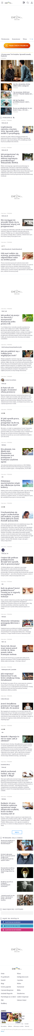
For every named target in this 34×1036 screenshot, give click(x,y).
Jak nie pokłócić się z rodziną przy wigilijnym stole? (10, 353)
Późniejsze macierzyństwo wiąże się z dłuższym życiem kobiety (10, 484)
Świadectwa (21, 993)
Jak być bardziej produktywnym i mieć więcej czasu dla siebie (21, 101)
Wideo (19, 983)
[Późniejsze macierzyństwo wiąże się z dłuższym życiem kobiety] (27, 483)
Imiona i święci (21, 1000)
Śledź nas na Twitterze (12, 926)
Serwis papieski (6, 987)
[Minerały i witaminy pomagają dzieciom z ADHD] (27, 623)
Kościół (3, 980)
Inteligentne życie (22, 977)
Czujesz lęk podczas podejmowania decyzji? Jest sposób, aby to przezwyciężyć (10, 561)
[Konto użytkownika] (31, 2)
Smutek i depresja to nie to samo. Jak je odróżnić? (10, 738)
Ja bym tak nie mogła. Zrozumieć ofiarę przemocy (9, 390)
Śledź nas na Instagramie (13, 930)
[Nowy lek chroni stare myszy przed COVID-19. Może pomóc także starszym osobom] (27, 648)
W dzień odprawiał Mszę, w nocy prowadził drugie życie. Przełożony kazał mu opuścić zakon (8, 857)
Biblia (18, 990)
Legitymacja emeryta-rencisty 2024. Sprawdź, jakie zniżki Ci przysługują (10, 130)
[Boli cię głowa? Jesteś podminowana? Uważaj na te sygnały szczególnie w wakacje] (27, 590)
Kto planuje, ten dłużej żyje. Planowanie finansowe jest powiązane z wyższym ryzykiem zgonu (9, 455)
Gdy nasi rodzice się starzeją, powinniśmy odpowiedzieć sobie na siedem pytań (10, 256)
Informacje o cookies (18, 1026)
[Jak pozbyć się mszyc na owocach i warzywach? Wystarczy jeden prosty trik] (27, 317)
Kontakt (26, 1024)
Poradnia (3, 58)
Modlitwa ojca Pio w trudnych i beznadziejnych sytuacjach (7, 884)
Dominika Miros (5, 764)
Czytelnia (20, 980)
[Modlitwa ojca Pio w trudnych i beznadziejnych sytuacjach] (25, 886)
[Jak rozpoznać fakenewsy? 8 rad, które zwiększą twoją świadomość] (27, 676)
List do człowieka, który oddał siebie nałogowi (21, 85)
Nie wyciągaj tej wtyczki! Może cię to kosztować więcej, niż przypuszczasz (10, 223)
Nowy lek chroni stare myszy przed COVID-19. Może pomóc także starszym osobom (9, 650)
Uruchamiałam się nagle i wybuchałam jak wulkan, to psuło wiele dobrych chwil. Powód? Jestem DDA (10, 516)
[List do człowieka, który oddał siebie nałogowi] (6, 87)
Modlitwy (4, 1003)
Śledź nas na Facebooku (12, 922)
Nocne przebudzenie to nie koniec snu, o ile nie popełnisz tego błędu (22, 109)
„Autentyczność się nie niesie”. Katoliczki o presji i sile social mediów (8, 898)
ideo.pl (2, 1031)
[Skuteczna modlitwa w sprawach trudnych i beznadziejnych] (25, 845)
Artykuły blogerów (7, 993)
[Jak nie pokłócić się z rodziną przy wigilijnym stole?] (27, 353)
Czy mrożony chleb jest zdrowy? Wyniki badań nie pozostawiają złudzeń (22, 93)
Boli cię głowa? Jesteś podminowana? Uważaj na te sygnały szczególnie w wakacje (10, 592)
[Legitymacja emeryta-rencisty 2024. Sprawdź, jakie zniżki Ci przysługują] (27, 129)
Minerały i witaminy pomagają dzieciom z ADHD (10, 623)
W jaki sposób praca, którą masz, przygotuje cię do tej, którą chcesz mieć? (10, 421)
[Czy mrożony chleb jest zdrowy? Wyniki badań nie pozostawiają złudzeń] (6, 95)
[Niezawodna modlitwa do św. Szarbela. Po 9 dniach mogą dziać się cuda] (25, 872)
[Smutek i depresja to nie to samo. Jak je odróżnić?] (27, 739)
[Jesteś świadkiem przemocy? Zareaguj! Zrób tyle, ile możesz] (27, 706)
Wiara (25, 39)
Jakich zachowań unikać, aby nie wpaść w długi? (8, 773)
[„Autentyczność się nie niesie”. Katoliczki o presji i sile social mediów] (25, 900)
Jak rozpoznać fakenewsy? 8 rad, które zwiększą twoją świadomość (10, 677)
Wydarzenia (5, 39)
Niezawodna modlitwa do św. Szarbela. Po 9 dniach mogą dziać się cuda (7, 870)
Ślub (2, 1000)
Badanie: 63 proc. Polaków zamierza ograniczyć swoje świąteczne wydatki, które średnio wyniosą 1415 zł (10, 808)
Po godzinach (5, 977)
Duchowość (20, 987)
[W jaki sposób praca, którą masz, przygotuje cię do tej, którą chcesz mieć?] (27, 421)
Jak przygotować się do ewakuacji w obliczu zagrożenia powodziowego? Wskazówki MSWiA (10, 158)
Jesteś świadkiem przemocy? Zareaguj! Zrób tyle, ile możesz (10, 706)
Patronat (27, 1026)
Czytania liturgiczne (7, 990)
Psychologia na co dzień (8, 997)
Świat (2, 973)
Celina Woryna (5, 699)
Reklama (10, 1026)
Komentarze (16, 39)
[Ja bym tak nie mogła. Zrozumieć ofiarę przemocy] (27, 390)
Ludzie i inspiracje (23, 997)
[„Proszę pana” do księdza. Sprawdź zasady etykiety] (17, 71)
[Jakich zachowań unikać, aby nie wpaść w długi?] (27, 774)
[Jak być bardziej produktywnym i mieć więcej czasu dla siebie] (6, 103)
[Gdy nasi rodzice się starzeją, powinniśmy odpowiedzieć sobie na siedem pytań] (27, 255)
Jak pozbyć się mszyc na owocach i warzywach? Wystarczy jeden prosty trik (10, 319)
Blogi (2, 983)
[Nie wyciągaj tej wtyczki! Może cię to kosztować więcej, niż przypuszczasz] (27, 222)
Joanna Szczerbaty (10, 380)
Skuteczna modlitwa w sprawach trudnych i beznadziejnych (8, 842)
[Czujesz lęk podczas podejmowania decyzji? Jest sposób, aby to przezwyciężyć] (27, 560)
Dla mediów (4, 1026)
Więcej (17, 832)
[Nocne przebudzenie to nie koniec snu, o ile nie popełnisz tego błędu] (6, 111)
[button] (23, 2)
